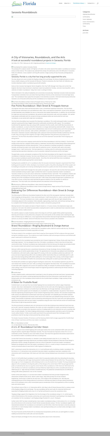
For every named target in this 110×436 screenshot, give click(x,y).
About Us (66, 3)
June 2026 (85, 33)
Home (60, 3)
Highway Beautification (89, 14)
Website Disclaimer (17, 426)
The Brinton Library (78, 3)
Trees (84, 26)
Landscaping (86, 17)
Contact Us (91, 3)
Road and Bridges (51, 63)
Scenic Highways (87, 19)
